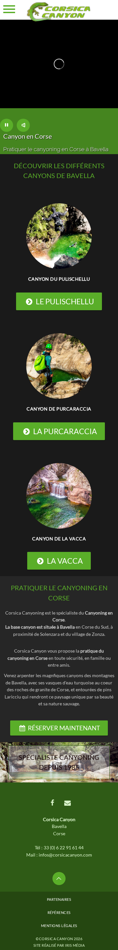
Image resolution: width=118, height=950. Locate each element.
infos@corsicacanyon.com (65, 855)
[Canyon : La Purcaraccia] (59, 365)
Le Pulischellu (65, 301)
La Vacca (65, 560)
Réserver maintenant (64, 728)
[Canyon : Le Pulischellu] (59, 235)
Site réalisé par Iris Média (59, 945)
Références (59, 912)
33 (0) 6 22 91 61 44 (64, 847)
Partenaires (59, 899)
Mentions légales (59, 925)
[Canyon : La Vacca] (59, 495)
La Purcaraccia (65, 431)
